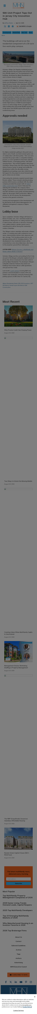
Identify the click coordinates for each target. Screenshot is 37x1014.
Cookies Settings (18, 1010)
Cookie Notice (27, 1007)
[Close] (35, 997)
